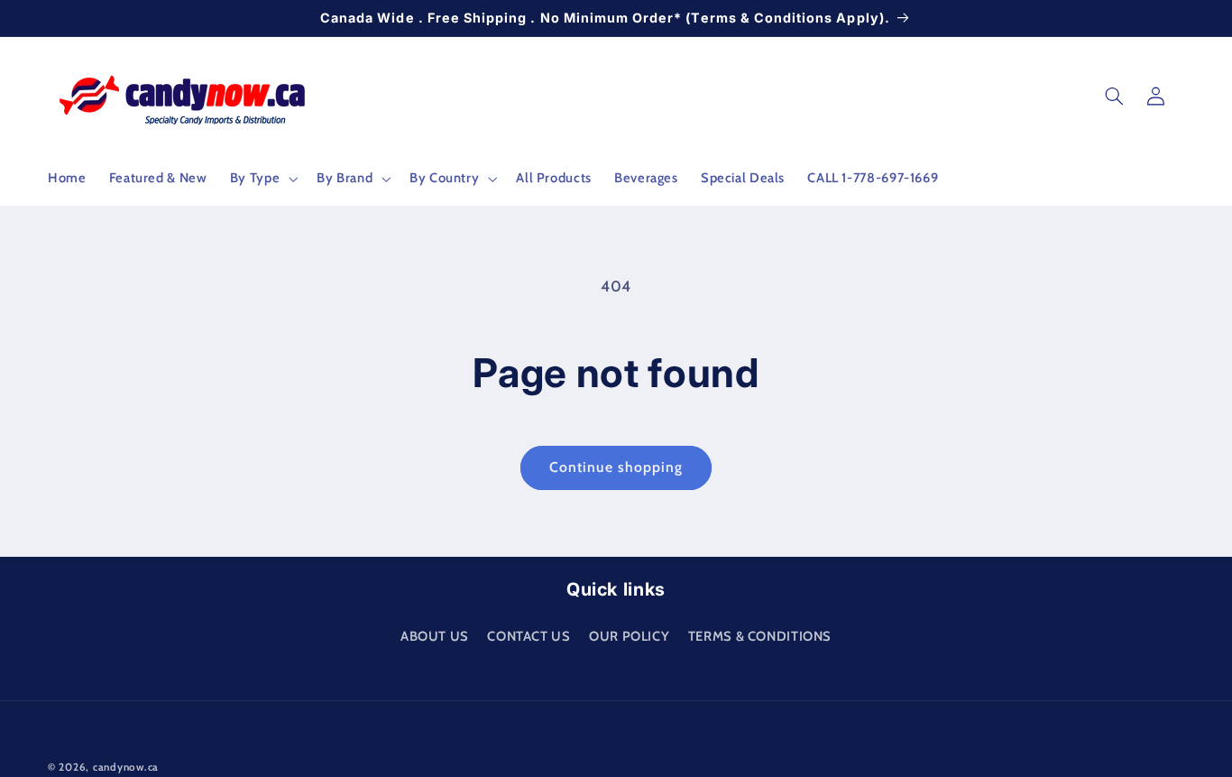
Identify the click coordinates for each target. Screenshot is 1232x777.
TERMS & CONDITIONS (760, 635)
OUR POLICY (629, 635)
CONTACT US (528, 635)
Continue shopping (616, 467)
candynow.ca (126, 767)
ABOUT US (434, 635)
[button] (261, 179)
